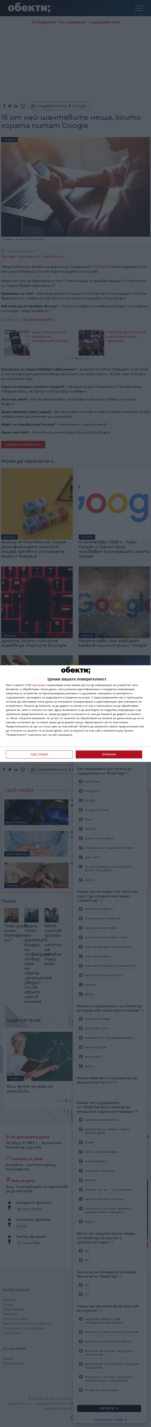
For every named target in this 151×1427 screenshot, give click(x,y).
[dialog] (75, 713)
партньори (38, 685)
